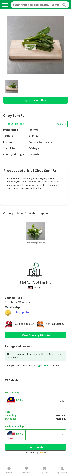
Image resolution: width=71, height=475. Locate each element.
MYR (18, 400)
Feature (8, 142)
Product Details (14, 123)
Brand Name (10, 129)
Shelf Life (9, 148)
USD (18, 434)
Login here (42, 365)
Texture (8, 135)
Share (62, 123)
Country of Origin (13, 154)
